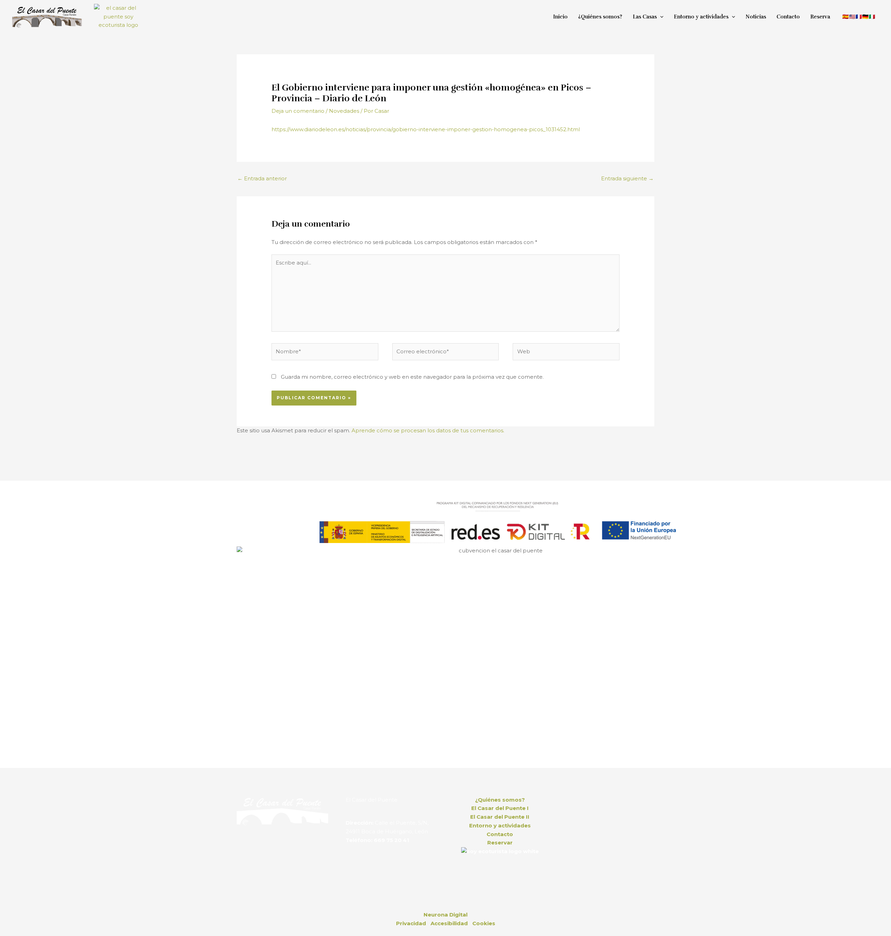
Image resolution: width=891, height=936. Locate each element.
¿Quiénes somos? (600, 17)
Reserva (820, 17)
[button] (660, 16)
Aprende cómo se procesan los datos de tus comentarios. (428, 430)
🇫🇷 (858, 16)
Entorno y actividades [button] (701, 17)
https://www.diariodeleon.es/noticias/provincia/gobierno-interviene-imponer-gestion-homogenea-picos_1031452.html (425, 129)
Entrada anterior (262, 178)
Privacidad (411, 923)
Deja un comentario (297, 111)
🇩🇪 (865, 16)
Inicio (560, 17)
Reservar (500, 842)
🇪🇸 (845, 16)
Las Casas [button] (645, 17)
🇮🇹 (872, 16)
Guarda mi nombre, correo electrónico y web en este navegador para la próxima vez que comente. (412, 376)
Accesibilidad (449, 923)
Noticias (756, 17)
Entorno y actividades (500, 825)
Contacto (788, 17)
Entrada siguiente (627, 178)
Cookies (483, 923)
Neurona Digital (445, 914)
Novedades (344, 111)
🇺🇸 (852, 16)
